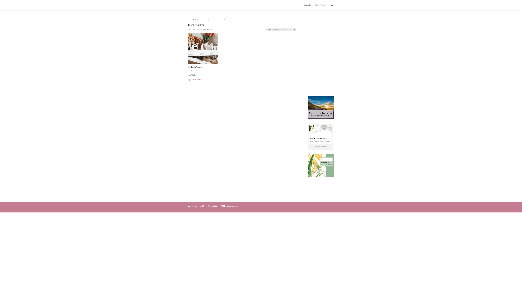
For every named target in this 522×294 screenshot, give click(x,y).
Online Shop (320, 5)
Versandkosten (196, 79)
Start (189, 20)
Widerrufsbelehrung (229, 206)
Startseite (307, 5)
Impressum (192, 206)
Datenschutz (213, 206)
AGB (202, 206)
